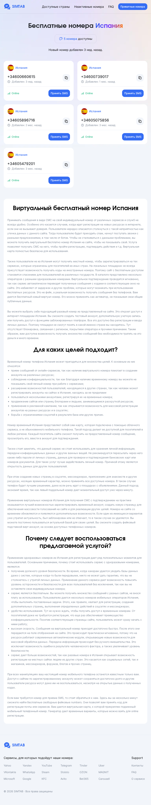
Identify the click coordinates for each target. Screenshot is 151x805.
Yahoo (7, 765)
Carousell (104, 778)
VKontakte (10, 772)
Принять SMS (59, 93)
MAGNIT (104, 772)
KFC (44, 778)
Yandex (27, 765)
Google (27, 778)
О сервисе (138, 778)
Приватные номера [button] (132, 6)
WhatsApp (29, 772)
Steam (45, 772)
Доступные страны (56, 6)
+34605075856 (95, 120)
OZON (83, 772)
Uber (101, 765)
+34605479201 (21, 163)
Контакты (137, 765)
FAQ (111, 6)
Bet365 (84, 778)
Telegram (66, 765)
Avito (63, 778)
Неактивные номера (89, 6)
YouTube (47, 765)
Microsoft (9, 778)
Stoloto (65, 772)
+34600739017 (95, 76)
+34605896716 (21, 120)
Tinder (83, 765)
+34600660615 (21, 76)
